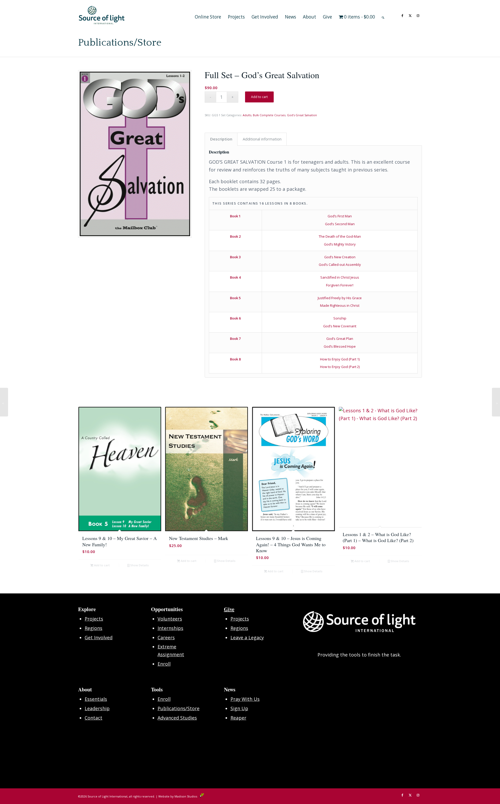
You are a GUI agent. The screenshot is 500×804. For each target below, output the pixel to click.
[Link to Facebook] (402, 15)
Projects (94, 619)
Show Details (139, 565)
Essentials (96, 699)
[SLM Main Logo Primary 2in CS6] (101, 15)
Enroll (164, 664)
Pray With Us (245, 699)
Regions (93, 628)
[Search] (383, 15)
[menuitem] (207, 15)
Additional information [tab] (262, 139)
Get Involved (99, 637)
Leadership (97, 708)
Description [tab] (221, 139)
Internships (170, 628)
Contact (93, 718)
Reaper (238, 718)
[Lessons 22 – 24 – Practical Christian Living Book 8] (4, 402)
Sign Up (239, 708)
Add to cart (259, 97)
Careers (166, 637)
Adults (247, 115)
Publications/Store (119, 42)
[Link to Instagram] (418, 15)
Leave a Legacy (247, 637)
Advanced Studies (177, 718)
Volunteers (170, 619)
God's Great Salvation (302, 115)
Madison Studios (186, 796)
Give (229, 609)
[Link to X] (410, 15)
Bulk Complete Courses (269, 115)
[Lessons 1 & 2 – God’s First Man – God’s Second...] (496, 402)
